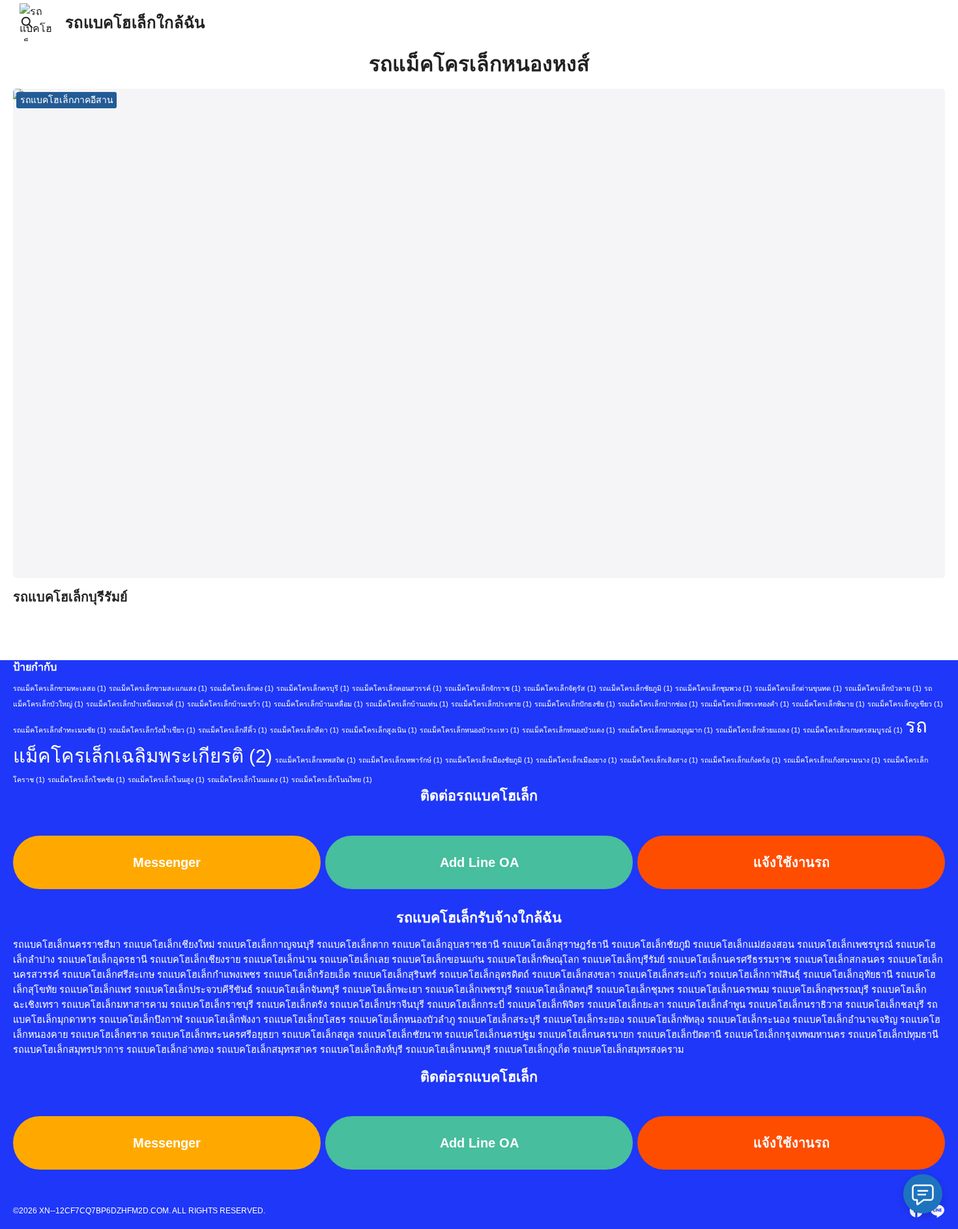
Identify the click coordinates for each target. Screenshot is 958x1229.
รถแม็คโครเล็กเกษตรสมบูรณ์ (853, 730)
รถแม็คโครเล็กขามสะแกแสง (158, 688)
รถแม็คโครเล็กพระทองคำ (745, 704)
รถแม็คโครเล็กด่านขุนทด (798, 688)
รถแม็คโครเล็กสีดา (304, 730)
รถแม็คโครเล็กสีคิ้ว (232, 730)
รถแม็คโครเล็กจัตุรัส (559, 688)
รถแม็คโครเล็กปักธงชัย (574, 704)
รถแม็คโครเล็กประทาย (491, 704)
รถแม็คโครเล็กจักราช (482, 688)
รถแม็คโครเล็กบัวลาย (883, 688)
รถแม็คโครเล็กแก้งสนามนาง (831, 760)
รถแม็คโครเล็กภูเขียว (905, 704)
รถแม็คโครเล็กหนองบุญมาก (665, 730)
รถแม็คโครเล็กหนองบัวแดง (568, 730)
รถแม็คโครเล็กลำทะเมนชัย (59, 730)
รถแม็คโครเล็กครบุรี (312, 688)
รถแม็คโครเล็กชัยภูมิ (636, 688)
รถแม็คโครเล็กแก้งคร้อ (741, 760)
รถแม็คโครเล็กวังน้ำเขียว (152, 730)
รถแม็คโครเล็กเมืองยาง (576, 760)
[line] (937, 1211)
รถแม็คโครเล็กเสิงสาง (659, 760)
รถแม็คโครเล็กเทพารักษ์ (400, 760)
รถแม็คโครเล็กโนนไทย (331, 779)
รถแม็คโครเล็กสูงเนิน (379, 730)
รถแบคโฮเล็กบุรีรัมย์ (70, 597)
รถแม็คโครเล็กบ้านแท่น (407, 704)
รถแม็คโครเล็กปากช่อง (658, 704)
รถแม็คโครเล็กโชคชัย (86, 779)
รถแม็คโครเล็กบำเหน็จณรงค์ (135, 704)
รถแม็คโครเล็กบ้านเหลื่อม (318, 704)
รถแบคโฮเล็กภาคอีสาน (66, 100)
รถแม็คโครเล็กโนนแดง (248, 779)
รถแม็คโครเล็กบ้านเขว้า (229, 704)
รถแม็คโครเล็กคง (242, 688)
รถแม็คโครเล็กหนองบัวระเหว (469, 730)
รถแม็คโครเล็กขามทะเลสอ (59, 688)
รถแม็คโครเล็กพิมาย (828, 704)
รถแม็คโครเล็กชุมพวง (713, 688)
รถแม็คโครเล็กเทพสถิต (315, 760)
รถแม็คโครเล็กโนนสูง (166, 779)
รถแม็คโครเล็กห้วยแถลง (758, 730)
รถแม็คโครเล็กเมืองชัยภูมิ (489, 760)
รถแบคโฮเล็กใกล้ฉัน (135, 22)
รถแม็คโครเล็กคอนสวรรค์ (397, 688)
